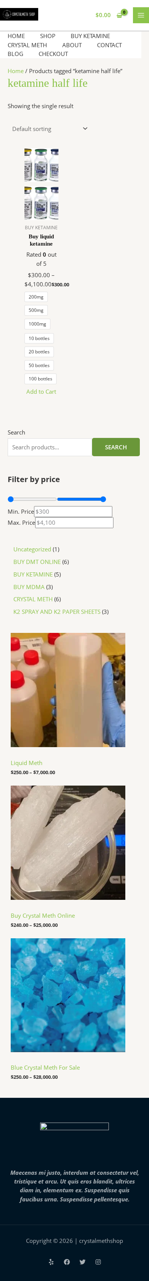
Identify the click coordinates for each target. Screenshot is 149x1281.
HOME (16, 36)
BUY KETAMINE (90, 36)
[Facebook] (67, 1262)
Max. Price (21, 522)
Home (16, 71)
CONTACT (109, 45)
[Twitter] (82, 1262)
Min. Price (21, 511)
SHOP (47, 36)
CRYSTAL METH (27, 45)
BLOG (15, 54)
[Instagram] (98, 1262)
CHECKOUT (53, 54)
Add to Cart (41, 391)
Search (16, 432)
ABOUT (72, 45)
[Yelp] (51, 1262)
